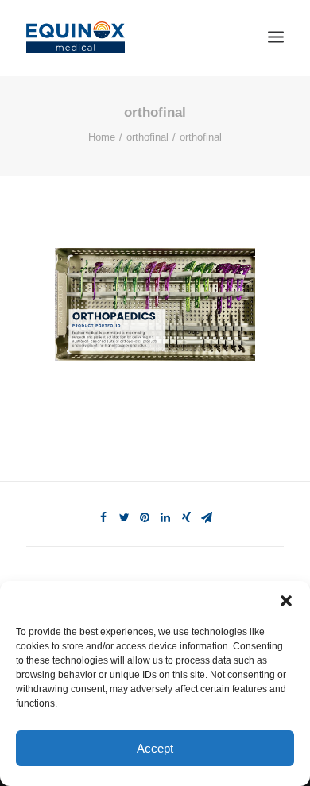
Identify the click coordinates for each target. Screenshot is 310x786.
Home (101, 137)
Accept (155, 748)
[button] (286, 601)
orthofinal (147, 137)
